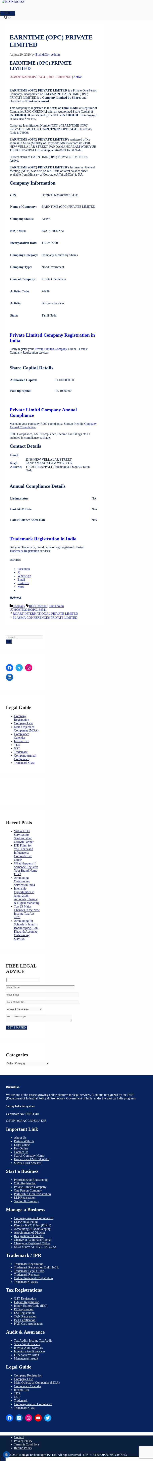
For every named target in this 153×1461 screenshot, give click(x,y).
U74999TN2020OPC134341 (28, 609)
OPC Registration (25, 1183)
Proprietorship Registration (31, 1179)
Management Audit (26, 1358)
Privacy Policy (23, 1440)
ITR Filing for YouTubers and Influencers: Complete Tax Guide (23, 852)
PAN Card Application (28, 1323)
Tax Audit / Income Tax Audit (33, 1340)
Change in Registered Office (32, 1243)
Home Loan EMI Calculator (31, 1159)
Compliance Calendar (21, 735)
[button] (7, 18)
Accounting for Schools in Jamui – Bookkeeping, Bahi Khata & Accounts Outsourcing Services (26, 929)
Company (19, 606)
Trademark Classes (26, 1281)
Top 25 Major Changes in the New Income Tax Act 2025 (27, 912)
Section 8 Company (26, 1201)
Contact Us (21, 1152)
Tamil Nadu (56, 606)
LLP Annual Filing (26, 1221)
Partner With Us (24, 1141)
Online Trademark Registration (33, 1278)
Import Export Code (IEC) (30, 1305)
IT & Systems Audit (26, 1355)
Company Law (23, 723)
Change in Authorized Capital (32, 1239)
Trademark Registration (24, 551)
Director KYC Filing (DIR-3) (32, 1225)
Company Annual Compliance (25, 757)
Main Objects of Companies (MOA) (26, 728)
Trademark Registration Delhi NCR (36, 1267)
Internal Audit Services (28, 1347)
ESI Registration (24, 1313)
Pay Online (21, 1148)
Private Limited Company (51, 349)
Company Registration (21, 717)
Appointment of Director (29, 1232)
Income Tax (21, 741)
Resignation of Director (28, 1236)
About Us (20, 1137)
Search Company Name (29, 1155)
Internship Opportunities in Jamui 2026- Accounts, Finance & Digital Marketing (26, 896)
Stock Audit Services (27, 1344)
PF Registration (23, 1309)
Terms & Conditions (26, 1444)
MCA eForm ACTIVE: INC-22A (35, 1247)
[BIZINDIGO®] (13, 1)
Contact (19, 1437)
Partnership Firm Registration (32, 1194)
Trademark (20, 752)
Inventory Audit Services (29, 1351)
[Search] (9, 641)
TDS (17, 744)
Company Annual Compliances (33, 1218)
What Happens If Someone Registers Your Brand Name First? (26, 869)
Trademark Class (24, 762)
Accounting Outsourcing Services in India (24, 881)
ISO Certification (24, 1320)
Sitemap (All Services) (28, 1162)
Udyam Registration (26, 1302)
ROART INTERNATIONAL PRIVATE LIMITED (45, 613)
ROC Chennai (38, 606)
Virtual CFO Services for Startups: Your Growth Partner (23, 836)
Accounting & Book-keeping (32, 1229)
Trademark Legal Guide (29, 1271)
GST (17, 748)
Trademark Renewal (26, 1274)
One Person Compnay (28, 1190)
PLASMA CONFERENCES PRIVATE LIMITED (45, 617)
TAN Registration (25, 1316)
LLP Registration (24, 1197)
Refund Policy (23, 1448)
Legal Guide (22, 1144)
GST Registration (25, 1298)
